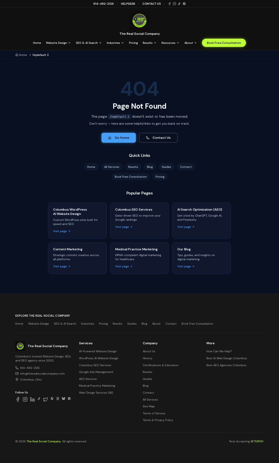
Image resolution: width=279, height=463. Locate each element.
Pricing (133, 43)
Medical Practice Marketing (97, 385)
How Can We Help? (219, 351)
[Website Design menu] (69, 42)
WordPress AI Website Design (98, 358)
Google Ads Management (96, 372)
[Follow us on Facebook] (17, 399)
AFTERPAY (257, 441)
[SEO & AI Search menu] (100, 42)
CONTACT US (151, 4)
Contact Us (162, 138)
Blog (150, 167)
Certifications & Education (161, 365)
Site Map (149, 406)
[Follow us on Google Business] (69, 399)
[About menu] (195, 42)
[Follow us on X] (45, 399)
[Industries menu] (122, 42)
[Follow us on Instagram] (25, 399)
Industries (113, 43)
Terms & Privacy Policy (158, 420)
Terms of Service (154, 413)
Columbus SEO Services (95, 365)
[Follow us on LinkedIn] (32, 399)
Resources (168, 43)
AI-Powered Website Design (98, 351)
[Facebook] (169, 3)
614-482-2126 (103, 4)
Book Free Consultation (224, 43)
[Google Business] (184, 3)
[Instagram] (174, 3)
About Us (149, 351)
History (147, 358)
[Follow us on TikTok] (39, 399)
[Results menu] (155, 42)
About (188, 43)
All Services (111, 167)
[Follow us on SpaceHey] (52, 399)
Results (148, 43)
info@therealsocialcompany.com (42, 373)
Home (37, 43)
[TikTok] (179, 3)
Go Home (122, 138)
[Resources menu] (178, 42)
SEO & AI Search (87, 43)
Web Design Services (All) (96, 392)
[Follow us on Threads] (57, 399)
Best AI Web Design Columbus (226, 358)
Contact (186, 167)
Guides (166, 167)
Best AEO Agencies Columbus (226, 365)
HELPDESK (128, 4)
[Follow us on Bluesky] (63, 399)
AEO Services (88, 379)
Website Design (56, 43)
